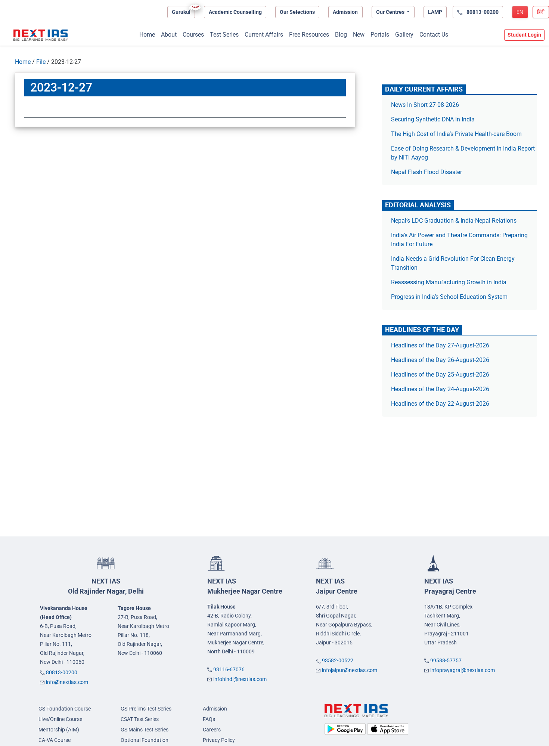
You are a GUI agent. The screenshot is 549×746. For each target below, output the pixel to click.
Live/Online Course (60, 719)
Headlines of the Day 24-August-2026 (440, 389)
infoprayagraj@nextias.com (462, 670)
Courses (193, 34)
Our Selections (297, 12)
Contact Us (433, 34)
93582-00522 (337, 660)
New (359, 34)
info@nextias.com (67, 682)
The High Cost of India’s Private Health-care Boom (456, 133)
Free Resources (309, 34)
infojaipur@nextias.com (349, 670)
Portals (379, 34)
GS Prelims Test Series (146, 709)
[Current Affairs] (40, 35)
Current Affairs (264, 34)
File (41, 61)
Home (147, 34)
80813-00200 (61, 672)
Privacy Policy (219, 740)
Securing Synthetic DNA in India (433, 119)
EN (520, 12)
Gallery (404, 34)
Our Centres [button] (391, 12)
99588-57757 (446, 660)
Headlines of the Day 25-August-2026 (440, 374)
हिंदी (541, 12)
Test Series (224, 34)
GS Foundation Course (64, 709)
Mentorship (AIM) (58, 730)
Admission (345, 12)
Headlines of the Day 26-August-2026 (440, 359)
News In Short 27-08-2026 (425, 104)
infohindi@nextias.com (240, 679)
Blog (341, 34)
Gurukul (181, 12)
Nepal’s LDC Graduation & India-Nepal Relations (454, 220)
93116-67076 (229, 669)
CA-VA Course (54, 740)
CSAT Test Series (140, 719)
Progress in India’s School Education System (449, 296)
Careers (212, 730)
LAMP (435, 12)
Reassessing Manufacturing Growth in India (448, 282)
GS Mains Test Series (144, 730)
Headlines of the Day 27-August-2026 (440, 345)
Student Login (524, 35)
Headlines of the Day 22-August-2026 (440, 403)
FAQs (209, 719)
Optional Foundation (144, 740)
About (169, 34)
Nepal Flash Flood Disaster (426, 172)
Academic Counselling (235, 12)
